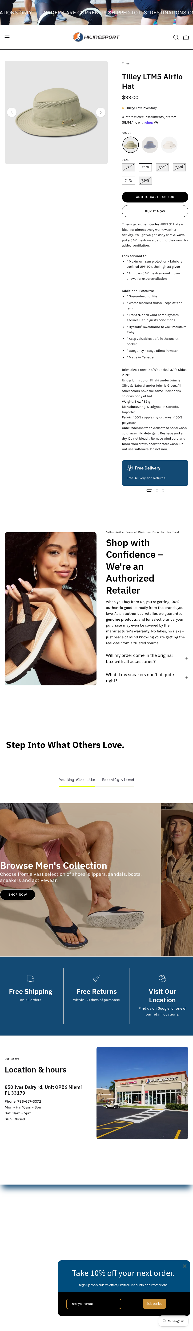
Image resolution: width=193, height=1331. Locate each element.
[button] (175, 37)
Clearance (109, 1219)
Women (107, 1204)
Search (11, 1260)
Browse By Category (118, 1235)
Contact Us (14, 1268)
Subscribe (154, 1303)
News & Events (18, 1283)
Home (106, 1188)
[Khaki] (130, 145)
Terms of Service (19, 1291)
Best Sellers (111, 1227)
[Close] (184, 1266)
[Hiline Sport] (96, 37)
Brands (107, 1212)
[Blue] (150, 145)
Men (105, 1196)
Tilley (126, 63)
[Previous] (11, 112)
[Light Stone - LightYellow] (169, 145)
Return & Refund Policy (25, 1276)
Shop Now (17, 895)
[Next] (100, 112)
